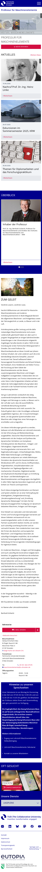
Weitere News (36, 55)
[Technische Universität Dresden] (7, 3)
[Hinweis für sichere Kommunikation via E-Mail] (37, 630)
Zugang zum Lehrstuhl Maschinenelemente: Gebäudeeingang (20, 740)
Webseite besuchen (10, 635)
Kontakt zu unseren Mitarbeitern (16, 753)
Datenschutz (5, 842)
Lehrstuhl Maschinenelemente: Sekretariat (19, 747)
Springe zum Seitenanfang (34, 848)
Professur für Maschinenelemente (19, 10)
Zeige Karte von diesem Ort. (14, 650)
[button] (19, 267)
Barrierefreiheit (6, 849)
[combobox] (21, 803)
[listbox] (21, 234)
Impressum (5, 838)
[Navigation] (39, 3)
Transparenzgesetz (8, 845)
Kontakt (4, 835)
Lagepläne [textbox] (8, 803)
